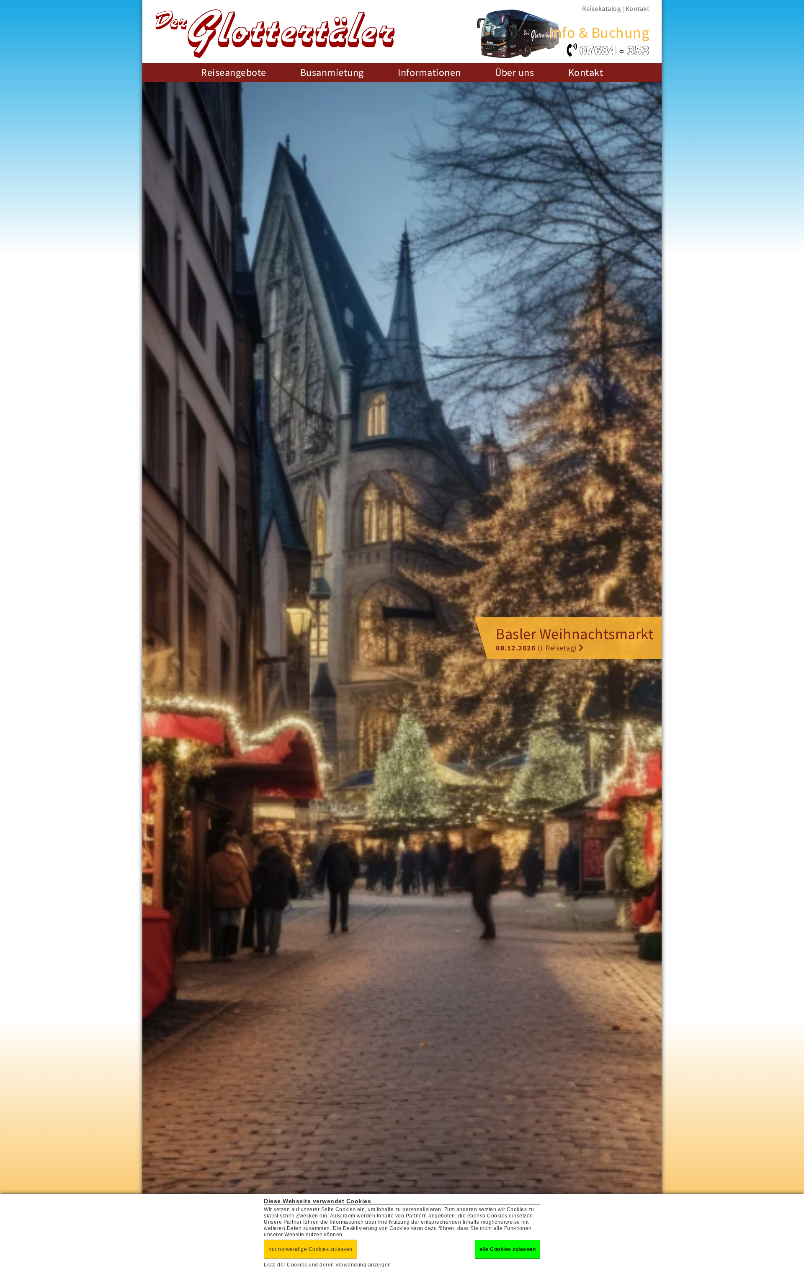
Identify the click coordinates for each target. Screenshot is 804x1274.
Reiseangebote (233, 72)
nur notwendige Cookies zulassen (310, 1249)
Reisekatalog (601, 8)
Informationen (429, 72)
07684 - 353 (614, 50)
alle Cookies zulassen (507, 1249)
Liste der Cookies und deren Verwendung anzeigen (327, 1265)
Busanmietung (332, 72)
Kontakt (637, 8)
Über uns (514, 72)
